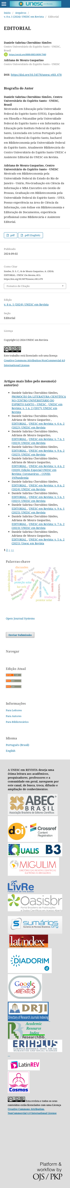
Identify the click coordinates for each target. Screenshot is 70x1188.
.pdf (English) (32, 235)
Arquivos (20, 12)
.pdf (12, 235)
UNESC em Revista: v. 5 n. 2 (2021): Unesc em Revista (38, 541)
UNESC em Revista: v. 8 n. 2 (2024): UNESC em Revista (38, 487)
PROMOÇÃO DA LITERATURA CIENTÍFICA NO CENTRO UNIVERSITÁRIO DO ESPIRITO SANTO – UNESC (39, 400)
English (10, 751)
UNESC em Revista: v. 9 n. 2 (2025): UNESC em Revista (38, 452)
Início (7, 12)
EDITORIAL (19, 423)
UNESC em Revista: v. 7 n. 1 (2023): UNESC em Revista (38, 441)
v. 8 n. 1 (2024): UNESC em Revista (24, 16)
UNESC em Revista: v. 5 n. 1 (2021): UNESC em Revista (38, 499)
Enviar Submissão (20, 635)
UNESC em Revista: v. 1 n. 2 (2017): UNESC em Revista (37, 408)
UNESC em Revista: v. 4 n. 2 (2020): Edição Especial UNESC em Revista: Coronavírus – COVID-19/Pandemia (38, 471)
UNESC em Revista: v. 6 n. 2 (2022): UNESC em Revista (38, 425)
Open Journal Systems (20, 618)
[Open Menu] (4, 4)
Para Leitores (14, 710)
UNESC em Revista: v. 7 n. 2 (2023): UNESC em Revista (38, 526)
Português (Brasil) (17, 745)
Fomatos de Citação (18, 286)
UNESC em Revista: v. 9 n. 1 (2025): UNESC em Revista (38, 510)
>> (12, 550)
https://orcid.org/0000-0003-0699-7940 (27, 54)
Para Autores (13, 716)
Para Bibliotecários (17, 722)
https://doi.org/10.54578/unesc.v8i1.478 (36, 74)
